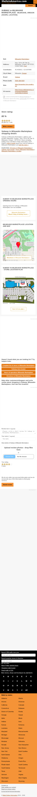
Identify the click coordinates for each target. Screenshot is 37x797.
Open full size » (18, 309)
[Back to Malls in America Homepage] (16, 2)
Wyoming (21, 781)
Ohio (19, 754)
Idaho (3, 718)
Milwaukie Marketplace (22, 59)
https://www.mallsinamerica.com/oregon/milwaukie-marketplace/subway (24, 91)
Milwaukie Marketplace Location (11, 151)
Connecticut (5, 708)
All (26, 690)
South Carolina (23, 764)
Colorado (21, 705)
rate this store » (23, 145)
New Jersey (5, 748)
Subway (17, 77)
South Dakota (5, 768)
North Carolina (22, 751)
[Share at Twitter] (18, 106)
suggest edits (23, 98)
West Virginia (22, 778)
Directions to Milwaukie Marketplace (19, 376)
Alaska (20, 698)
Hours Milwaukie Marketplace (25, 149)
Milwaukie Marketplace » (19, 213)
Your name (8, 436)
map (25, 66)
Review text (8, 429)
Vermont (4, 774)
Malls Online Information (10, 795)
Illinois (20, 718)
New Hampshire (23, 745)
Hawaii (20, 715)
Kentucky (21, 725)
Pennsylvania (5, 761)
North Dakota (5, 754)
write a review (11, 143)
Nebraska (21, 741)
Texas (3, 771)
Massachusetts (23, 731)
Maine (20, 728)
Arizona (3, 701)
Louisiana (4, 728)
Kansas (3, 725)
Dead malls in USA (7, 670)
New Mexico (22, 748)
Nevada (3, 745)
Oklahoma (4, 758)
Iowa (19, 721)
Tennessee (21, 768)
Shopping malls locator (8, 668)
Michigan (4, 735)
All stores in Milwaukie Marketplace (21, 148)
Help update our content (8, 787)
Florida (20, 711)
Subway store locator (8, 149)
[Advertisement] (18, 37)
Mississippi (4, 738)
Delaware (21, 708)
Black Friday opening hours (9, 665)
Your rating (5, 462)
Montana (4, 741)
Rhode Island (5, 764)
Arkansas (21, 701)
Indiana (3, 721)
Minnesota (21, 735)
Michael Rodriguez (25, 96)
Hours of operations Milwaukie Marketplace (18, 372)
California (4, 705)
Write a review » (8, 126)
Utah (19, 771)
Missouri (21, 738)
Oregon (20, 758)
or (18, 450)
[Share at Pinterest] (21, 106)
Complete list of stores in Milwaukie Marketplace (18, 365)
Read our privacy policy (8, 789)
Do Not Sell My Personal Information (10, 791)
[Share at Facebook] (16, 106)
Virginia (20, 774)
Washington (5, 778)
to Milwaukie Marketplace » (18, 257)
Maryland (4, 731)
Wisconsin (4, 781)
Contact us (4, 785)
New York (4, 751)
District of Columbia (7, 711)
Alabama (4, 698)
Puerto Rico (22, 761)
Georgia (3, 715)
